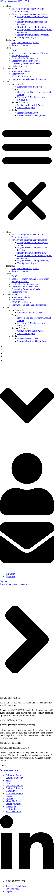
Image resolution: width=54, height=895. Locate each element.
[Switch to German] (10, 576)
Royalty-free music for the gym (31, 27)
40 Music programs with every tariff (28, 9)
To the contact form (9, 770)
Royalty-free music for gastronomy (33, 35)
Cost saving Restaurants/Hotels (26, 63)
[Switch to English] (10, 574)
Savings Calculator (20, 55)
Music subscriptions (21, 71)
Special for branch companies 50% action (30, 53)
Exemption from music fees (29, 87)
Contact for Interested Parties (30, 105)
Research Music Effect (27, 113)
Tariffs (14, 50)
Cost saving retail (19, 66)
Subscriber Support (26, 107)
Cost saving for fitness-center (25, 58)
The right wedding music (28, 37)
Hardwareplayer (19, 74)
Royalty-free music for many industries (29, 14)
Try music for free (20, 11)
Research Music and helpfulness (32, 115)
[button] (27, 174)
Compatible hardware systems (25, 42)
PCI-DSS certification (21, 76)
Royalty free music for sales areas (15, 584)
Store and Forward (20, 45)
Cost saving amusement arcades (26, 61)
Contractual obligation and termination (29, 79)
